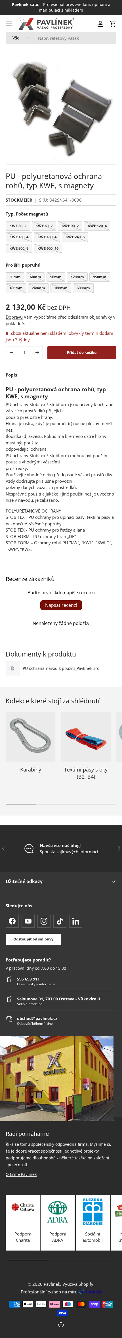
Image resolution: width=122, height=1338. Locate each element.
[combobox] (61, 38)
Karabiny (30, 769)
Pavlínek (52, 1284)
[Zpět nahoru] (61, 1325)
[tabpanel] (61, 469)
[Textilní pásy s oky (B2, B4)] (86, 737)
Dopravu (14, 317)
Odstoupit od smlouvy (33, 939)
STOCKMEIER (19, 200)
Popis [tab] (11, 375)
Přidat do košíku (82, 352)
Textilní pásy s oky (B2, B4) (86, 773)
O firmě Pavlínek (21, 1174)
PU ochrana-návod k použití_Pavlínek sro (61, 668)
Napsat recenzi (61, 605)
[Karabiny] (30, 737)
